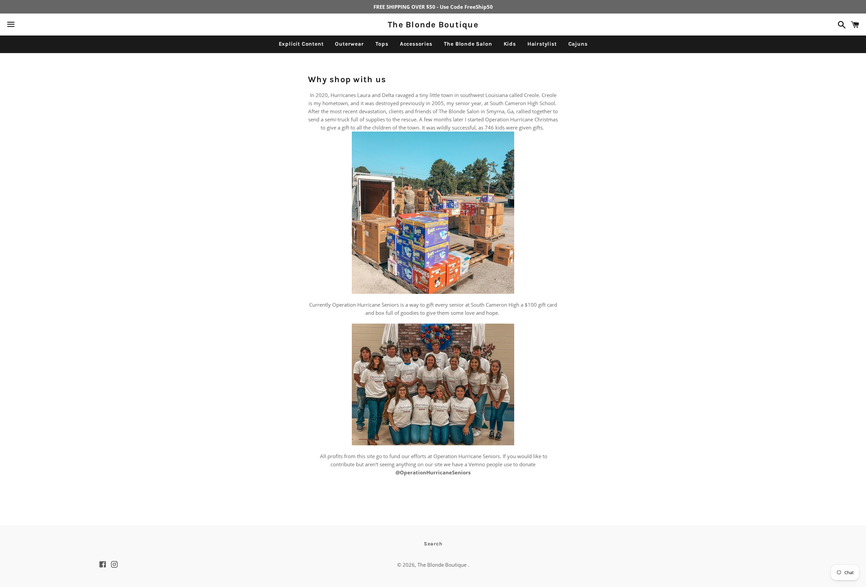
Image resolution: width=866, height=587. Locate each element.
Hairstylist (542, 44)
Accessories (416, 44)
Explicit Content (301, 44)
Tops (381, 44)
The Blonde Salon (468, 44)
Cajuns (578, 44)
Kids (510, 44)
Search (433, 544)
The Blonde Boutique (433, 24)
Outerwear (349, 44)
